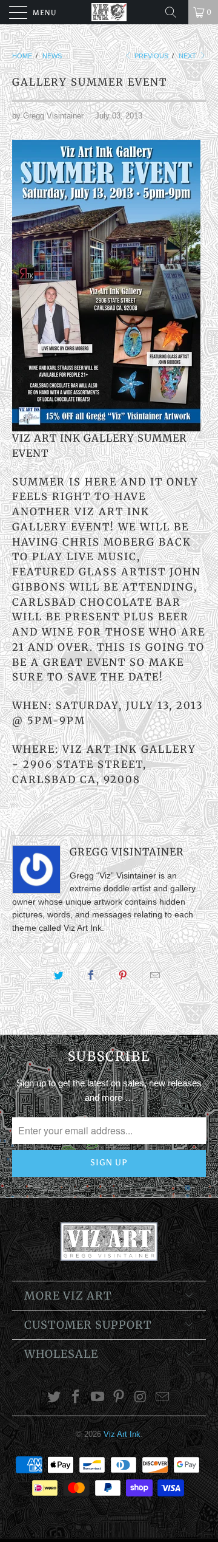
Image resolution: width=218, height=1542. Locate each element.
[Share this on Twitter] (59, 975)
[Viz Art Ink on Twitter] (54, 1397)
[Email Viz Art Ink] (162, 1397)
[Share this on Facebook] (91, 975)
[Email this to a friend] (155, 975)
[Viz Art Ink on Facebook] (76, 1397)
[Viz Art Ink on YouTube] (97, 1397)
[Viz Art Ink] (109, 12)
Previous (150, 56)
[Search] (175, 12)
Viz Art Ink (122, 1434)
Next (188, 56)
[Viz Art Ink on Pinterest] (119, 1397)
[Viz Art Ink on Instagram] (141, 1397)
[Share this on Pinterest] (123, 975)
